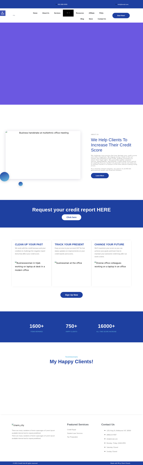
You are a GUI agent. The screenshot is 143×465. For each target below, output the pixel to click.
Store (91, 19)
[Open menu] (68, 13)
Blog (82, 19)
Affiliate (91, 13)
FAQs (101, 13)
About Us (45, 13)
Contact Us (102, 19)
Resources (80, 13)
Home (35, 13)
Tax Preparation (72, 437)
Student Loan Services (75, 433)
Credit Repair (71, 429)
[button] (2, 13)
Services (57, 13)
